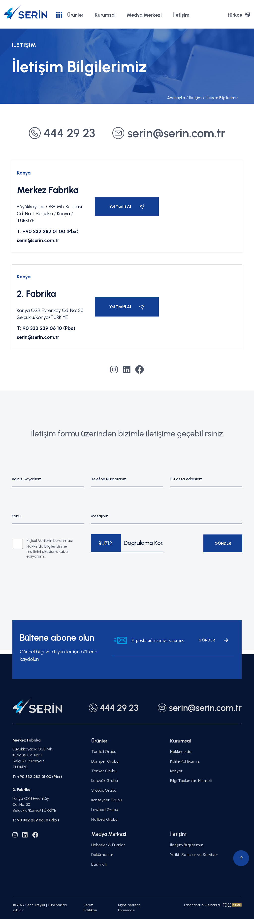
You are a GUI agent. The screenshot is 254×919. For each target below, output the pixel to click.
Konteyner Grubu (106, 800)
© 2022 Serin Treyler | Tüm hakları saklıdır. (39, 907)
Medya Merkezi (144, 15)
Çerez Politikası (90, 907)
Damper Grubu (105, 761)
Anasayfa (176, 97)
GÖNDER (206, 640)
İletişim (181, 15)
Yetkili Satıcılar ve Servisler (194, 854)
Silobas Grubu (103, 790)
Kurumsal (105, 15)
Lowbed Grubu (104, 809)
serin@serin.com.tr (38, 240)
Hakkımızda (180, 751)
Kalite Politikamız (185, 761)
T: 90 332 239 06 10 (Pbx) (46, 328)
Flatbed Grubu (104, 819)
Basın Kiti (99, 864)
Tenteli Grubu (103, 751)
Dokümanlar (102, 854)
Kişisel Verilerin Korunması (129, 907)
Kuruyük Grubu (104, 780)
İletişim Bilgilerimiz (220, 97)
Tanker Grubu (104, 771)
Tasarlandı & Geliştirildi (202, 905)
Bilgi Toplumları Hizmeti (191, 780)
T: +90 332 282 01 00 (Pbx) (48, 231)
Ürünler (75, 15)
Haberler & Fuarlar (108, 845)
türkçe (235, 15)
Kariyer (176, 771)
